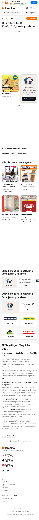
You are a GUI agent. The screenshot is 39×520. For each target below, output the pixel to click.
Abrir (34, 3)
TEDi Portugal (9, 409)
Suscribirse (33, 18)
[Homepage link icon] (10, 441)
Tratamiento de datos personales (19, 517)
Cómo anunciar (7, 498)
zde (3, 378)
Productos (5, 490)
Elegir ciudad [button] (33, 13)
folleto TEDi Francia (13, 399)
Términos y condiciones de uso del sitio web (19, 514)
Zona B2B (5, 501)
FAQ (3, 479)
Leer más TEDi (8, 436)
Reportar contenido (8, 485)
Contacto (5, 482)
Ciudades (5, 487)
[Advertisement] (19, 52)
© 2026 (19, 509)
